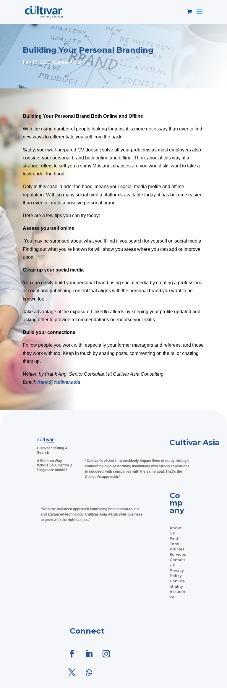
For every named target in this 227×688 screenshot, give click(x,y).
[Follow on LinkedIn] (89, 654)
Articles (177, 549)
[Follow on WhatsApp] (89, 672)
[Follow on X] (71, 672)
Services (178, 554)
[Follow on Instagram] (106, 654)
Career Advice (69, 62)
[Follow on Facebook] (71, 654)
